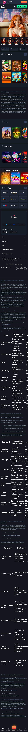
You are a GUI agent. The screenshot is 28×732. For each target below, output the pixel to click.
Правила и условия (7, 253)
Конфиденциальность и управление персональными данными (12, 258)
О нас (3, 237)
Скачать (24, 2)
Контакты (4, 241)
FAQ (3, 245)
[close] (1, 2)
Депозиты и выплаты (8, 249)
